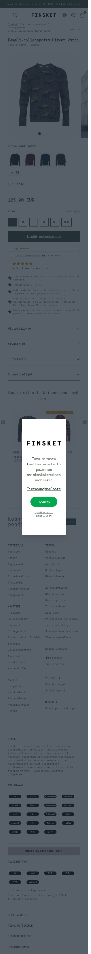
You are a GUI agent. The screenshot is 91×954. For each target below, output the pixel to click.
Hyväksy (44, 501)
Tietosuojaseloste (44, 489)
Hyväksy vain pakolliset (44, 514)
